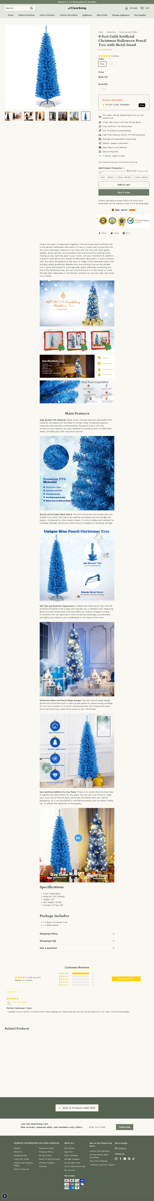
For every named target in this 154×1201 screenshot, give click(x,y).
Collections (111, 32)
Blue (102, 64)
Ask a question (48, 948)
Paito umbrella (71, 1155)
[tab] (77, 887)
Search (17, 1148)
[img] (13, 998)
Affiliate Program (47, 1163)
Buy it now (124, 192)
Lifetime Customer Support (102, 1165)
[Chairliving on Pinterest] (129, 1158)
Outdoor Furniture (26, 15)
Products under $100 (128, 32)
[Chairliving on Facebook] (120, 1158)
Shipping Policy (49, 933)
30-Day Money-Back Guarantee (99, 1156)
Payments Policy (46, 1148)
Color (101, 59)
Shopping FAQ (48, 941)
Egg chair (68, 1152)
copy (142, 105)
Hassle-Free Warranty (100, 1151)
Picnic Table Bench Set (74, 1166)
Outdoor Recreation (68, 15)
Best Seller (69, 1148)
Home (10, 15)
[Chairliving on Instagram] (116, 1158)
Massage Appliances (121, 15)
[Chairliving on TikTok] (133, 1158)
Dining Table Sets (72, 1163)
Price (101, 72)
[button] (104, 56)
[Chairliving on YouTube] (125, 1158)
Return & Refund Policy (49, 1159)
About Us (18, 1152)
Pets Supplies (140, 15)
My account (69, 1170)
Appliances (87, 15)
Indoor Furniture (47, 15)
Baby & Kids (102, 15)
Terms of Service (21, 1169)
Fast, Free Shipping (98, 1161)
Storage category (72, 1159)
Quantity (103, 84)
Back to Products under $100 (78, 1108)
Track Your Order (21, 1159)
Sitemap (43, 1166)
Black (111, 64)
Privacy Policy (45, 1155)
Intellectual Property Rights (23, 1164)
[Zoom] (47, 66)
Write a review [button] (126, 979)
